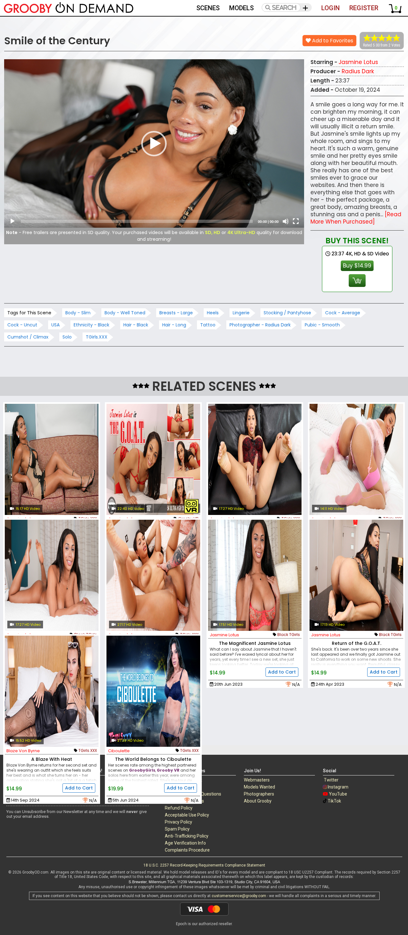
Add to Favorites (332, 40)
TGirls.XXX (96, 337)
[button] (154, 143)
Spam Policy (177, 829)
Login (330, 8)
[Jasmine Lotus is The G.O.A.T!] (153, 459)
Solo (67, 337)
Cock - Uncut (22, 325)
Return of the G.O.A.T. (356, 643)
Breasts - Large (176, 313)
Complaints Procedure (187, 850)
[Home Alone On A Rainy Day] (153, 575)
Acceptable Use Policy (187, 814)
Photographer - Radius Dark (260, 325)
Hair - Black (135, 325)
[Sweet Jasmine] (51, 459)
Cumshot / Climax (27, 337)
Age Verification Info (185, 843)
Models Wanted (259, 786)
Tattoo (207, 325)
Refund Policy (179, 807)
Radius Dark (358, 71)
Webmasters (257, 779)
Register (363, 8)
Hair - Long (174, 325)
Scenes (208, 8)
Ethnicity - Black (91, 325)
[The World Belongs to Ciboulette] (153, 691)
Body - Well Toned (125, 313)
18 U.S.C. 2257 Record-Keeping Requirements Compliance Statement (204, 865)
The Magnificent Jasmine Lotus (255, 643)
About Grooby (258, 800)
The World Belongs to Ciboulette (153, 759)
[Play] (12, 221)
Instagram (338, 786)
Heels (213, 313)
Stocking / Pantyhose (287, 313)
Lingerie (241, 313)
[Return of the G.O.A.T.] (356, 575)
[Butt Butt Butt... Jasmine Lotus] (255, 459)
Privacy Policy (178, 821)
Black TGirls (288, 634)
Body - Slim (78, 313)
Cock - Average (342, 313)
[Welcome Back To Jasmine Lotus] (356, 459)
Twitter (331, 779)
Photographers (259, 793)
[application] (154, 143)
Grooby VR (168, 770)
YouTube (338, 793)
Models (241, 8)
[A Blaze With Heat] (51, 691)
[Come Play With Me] (51, 575)
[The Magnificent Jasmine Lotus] (255, 575)
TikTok (334, 800)
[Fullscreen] (296, 221)
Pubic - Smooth (322, 325)
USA (55, 325)
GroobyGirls (142, 770)
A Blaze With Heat (51, 759)
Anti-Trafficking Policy (186, 836)
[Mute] (285, 221)
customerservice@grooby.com (239, 896)
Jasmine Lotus (358, 62)
